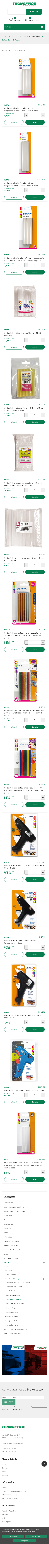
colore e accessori (11, 1274)
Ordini (4, 1518)
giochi (6, 1233)
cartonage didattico (13, 1295)
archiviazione (8, 1203)
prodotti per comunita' (12, 1250)
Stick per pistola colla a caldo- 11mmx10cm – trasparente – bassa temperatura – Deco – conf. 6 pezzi (24, 1165)
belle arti (8, 1266)
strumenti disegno (11, 1325)
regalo (6, 1254)
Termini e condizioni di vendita (14, 1491)
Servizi (4, 1488)
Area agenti (6, 1522)
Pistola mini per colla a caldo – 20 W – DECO (24, 1090)
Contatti (5, 1475)
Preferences (13, 1536)
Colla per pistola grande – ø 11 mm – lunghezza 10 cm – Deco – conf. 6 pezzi (21, 109)
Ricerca (34, 11)
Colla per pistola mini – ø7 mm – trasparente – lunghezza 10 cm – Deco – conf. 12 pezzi (24, 259)
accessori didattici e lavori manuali (18, 1282)
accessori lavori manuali (14, 1286)
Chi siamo (6, 1468)
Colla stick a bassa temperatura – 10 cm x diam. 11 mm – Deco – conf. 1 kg (23, 484)
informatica (8, 1237)
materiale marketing (11, 1245)
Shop (4, 1471)
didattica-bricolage (11, 1316)
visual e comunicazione (12, 1333)
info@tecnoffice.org (15, 1443)
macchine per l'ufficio (11, 1241)
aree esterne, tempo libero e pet (16, 1207)
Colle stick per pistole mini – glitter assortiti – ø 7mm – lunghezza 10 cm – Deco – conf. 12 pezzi (24, 712)
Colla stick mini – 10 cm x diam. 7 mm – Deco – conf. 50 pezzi (24, 559)
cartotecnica (8, 1224)
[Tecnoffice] (24, 4)
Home (4, 36)
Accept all (24, 1540)
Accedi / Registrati (9, 1511)
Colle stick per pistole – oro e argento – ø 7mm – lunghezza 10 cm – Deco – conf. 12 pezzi (22, 635)
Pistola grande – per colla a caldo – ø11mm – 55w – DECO (24, 866)
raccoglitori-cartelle (12, 1321)
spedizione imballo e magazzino (15, 1329)
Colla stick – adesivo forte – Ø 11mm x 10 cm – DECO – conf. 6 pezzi (23, 409)
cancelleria (8, 1215)
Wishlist (5, 1514)
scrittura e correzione (12, 1258)
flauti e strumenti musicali (15, 1304)
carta (5, 1220)
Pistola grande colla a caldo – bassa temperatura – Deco (20, 941)
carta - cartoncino (11, 1270)
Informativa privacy (9, 1495)
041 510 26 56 (10, 1449)
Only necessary (36, 1536)
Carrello (35, 122)
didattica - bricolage (31, 36)
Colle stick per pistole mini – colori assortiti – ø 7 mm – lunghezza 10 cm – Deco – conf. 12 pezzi (24, 790)
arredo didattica (11, 1291)
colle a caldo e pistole (14, 1299)
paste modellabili (12, 1312)
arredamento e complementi (14, 1211)
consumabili (8, 1228)
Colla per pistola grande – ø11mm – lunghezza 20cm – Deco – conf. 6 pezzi (21, 184)
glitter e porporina (12, 1308)
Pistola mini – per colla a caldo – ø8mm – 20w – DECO (22, 1016)
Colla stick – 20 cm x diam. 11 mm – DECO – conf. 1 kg (23, 334)
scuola (14, 36)
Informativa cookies (10, 1498)
